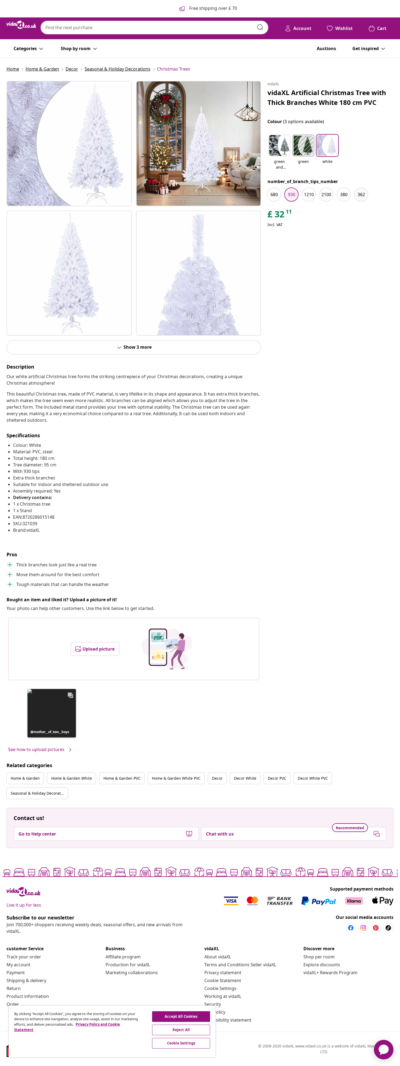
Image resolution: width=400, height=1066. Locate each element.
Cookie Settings (220, 988)
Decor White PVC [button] (313, 778)
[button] (51, 713)
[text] (280, 215)
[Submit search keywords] (260, 27)
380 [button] (343, 195)
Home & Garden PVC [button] (121, 778)
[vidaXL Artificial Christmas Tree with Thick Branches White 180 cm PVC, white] (69, 143)
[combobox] (154, 27)
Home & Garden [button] (25, 778)
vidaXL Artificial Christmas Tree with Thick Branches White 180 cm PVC (326, 97)
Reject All (181, 1029)
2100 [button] (326, 195)
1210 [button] (309, 195)
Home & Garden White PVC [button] (176, 778)
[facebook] (350, 928)
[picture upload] (167, 649)
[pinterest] (376, 928)
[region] (112, 1031)
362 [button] (361, 195)
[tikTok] (388, 928)
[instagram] (363, 928)
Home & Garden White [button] (71, 778)
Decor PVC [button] (277, 778)
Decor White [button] (245, 778)
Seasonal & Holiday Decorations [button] (39, 793)
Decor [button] (217, 778)
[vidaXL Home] (21, 25)
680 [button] (274, 195)
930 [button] (291, 195)
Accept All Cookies (181, 1016)
